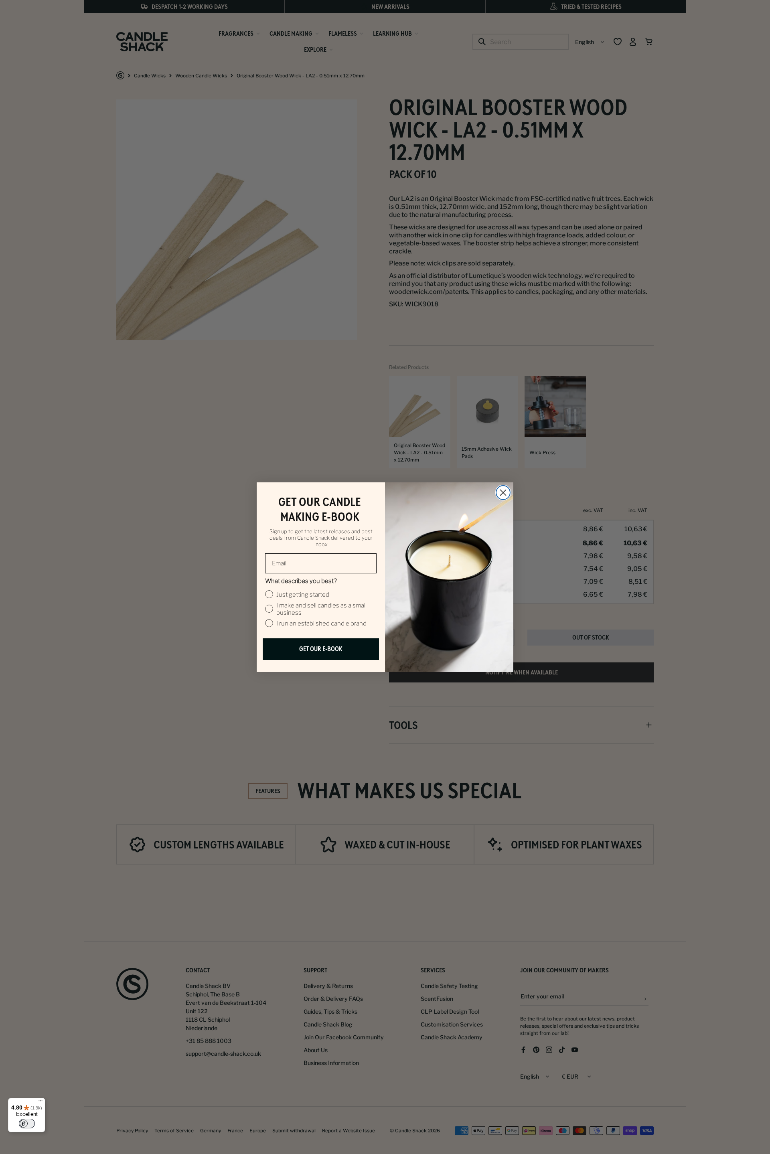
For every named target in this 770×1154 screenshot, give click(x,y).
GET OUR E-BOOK (320, 649)
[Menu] (40, 1102)
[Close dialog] (503, 493)
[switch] (27, 1123)
